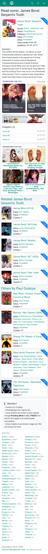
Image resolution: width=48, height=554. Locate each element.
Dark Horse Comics (34, 34)
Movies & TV (33, 459)
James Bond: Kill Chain (25, 224)
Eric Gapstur (24, 211)
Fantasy (31, 439)
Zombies (31, 498)
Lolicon (7, 531)
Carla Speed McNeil (27, 356)
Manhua (31, 503)
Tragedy (8, 481)
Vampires (8, 498)
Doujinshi (7, 540)
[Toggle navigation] (44, 3)
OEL (29, 526)
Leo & (40, 361)
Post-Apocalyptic (11, 503)
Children (8, 475)
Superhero (9, 439)
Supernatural (10, 450)
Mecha (7, 520)
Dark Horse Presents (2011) (27, 352)
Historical (8, 467)
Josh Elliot (32, 361)
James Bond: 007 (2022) (26, 256)
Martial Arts (32, 473)
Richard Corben (27, 370)
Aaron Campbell (26, 276)
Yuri (29, 509)
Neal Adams (34, 364)
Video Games (33, 489)
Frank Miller (38, 359)
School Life (9, 453)
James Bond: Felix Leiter (26, 272)
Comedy (8, 442)
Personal (30, 534)
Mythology (31, 495)
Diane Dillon (27, 359)
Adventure (35, 28)
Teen (5, 534)
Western (31, 484)
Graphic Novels (34, 456)
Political (30, 512)
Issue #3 (32, 42)
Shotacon (31, 529)
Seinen (31, 450)
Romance (32, 442)
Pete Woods (39, 321)
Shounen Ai (32, 517)
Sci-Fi (7, 445)
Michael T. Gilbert (20, 364)
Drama (30, 445)
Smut (6, 509)
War (6, 501)
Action (26, 28)
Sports (30, 492)
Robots (7, 492)
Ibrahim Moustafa (26, 244)
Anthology (31, 487)
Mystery (8, 456)
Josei (6, 473)
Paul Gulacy (28, 36)
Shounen (31, 447)
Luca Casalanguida (27, 228)
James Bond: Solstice (24, 240)
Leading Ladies (11, 470)
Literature (8, 487)
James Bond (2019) (23, 208)
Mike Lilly (17, 321)
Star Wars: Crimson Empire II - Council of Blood (29, 295)
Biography (8, 506)
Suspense (31, 475)
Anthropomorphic (11, 478)
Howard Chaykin (20, 361)
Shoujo (8, 461)
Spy (42, 28)
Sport (6, 529)
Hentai (29, 537)
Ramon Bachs (19, 324)
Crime (7, 464)
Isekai (30, 478)
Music (29, 520)
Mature (7, 459)
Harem (30, 467)
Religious (31, 523)
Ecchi (30, 464)
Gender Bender (10, 489)
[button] (4, 3)
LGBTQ (7, 515)
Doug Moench (29, 31)
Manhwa (31, 461)
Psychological (33, 470)
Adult (29, 481)
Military (7, 484)
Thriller (30, 501)
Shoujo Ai (8, 512)
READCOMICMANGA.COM (14, 549)
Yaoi (6, 517)
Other (29, 531)
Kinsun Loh (36, 319)
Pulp (6, 495)
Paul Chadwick (29, 367)
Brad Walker (38, 316)
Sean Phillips (31, 324)
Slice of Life (32, 453)
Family (6, 523)
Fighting (7, 526)
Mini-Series (32, 515)
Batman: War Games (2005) (28, 312)
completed (27, 39)
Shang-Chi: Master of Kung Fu (29, 336)
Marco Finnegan (26, 260)
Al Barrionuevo (25, 316)
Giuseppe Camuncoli (22, 319)
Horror (7, 447)
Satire (6, 537)
